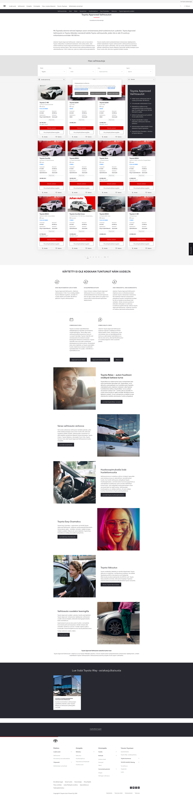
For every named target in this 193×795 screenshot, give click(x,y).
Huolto (100, 752)
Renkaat (100, 755)
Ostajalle (29, 6)
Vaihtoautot (21, 6)
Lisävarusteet (102, 759)
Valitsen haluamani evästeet (81, 93)
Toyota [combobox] (44, 71)
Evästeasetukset (128, 793)
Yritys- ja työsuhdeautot (48, 6)
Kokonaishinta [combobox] (103, 71)
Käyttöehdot (109, 793)
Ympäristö (123, 769)
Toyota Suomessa (126, 758)
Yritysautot (56, 762)
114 (105, 257)
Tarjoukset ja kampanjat (82, 761)
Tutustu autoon (51, 128)
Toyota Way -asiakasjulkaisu (129, 754)
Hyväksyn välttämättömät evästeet (98, 93)
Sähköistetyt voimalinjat (76, 6)
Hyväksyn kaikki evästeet (113, 93)
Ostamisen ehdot (119, 793)
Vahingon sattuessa (104, 776)
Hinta (99, 68)
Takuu (100, 765)
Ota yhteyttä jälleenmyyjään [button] (52, 132)
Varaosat (100, 762)
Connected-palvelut (104, 769)
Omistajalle (36, 6)
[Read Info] (47, 124)
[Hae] (180, 6)
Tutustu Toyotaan (62, 6)
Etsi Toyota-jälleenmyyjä (186, 1)
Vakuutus (78, 755)
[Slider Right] (64, 92)
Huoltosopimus (80, 758)
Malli (70, 68)
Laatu (122, 772)
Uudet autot (12, 6)
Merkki (41, 68)
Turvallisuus (124, 766)
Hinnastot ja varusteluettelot (61, 758)
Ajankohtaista (125, 751)
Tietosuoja (137, 793)
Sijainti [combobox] (130, 71)
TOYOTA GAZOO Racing (128, 762)
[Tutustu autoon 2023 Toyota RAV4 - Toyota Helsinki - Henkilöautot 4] (111, 204)
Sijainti (128, 68)
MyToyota (188, 6)
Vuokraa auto (79, 764)
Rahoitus (78, 752)
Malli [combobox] (72, 71)
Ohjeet (100, 773)
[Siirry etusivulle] (4, 6)
